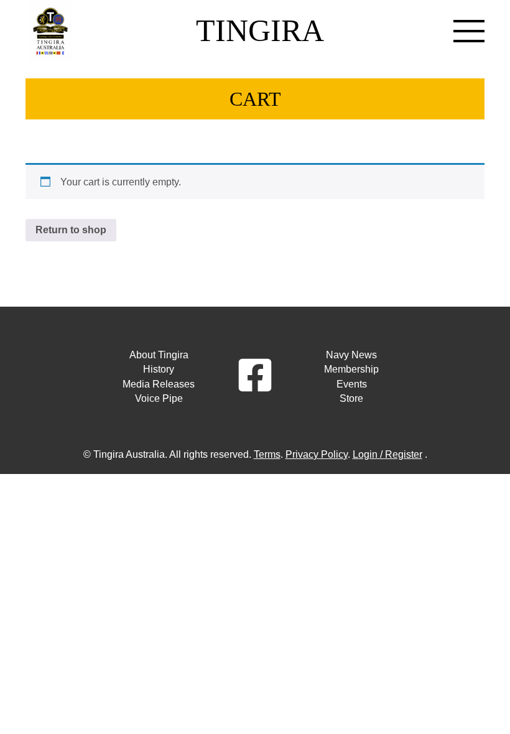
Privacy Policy (316, 454)
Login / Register (387, 454)
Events (351, 384)
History (158, 369)
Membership (351, 369)
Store (351, 398)
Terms (267, 454)
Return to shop (70, 230)
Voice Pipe (159, 398)
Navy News (351, 355)
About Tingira (158, 355)
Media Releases (159, 384)
